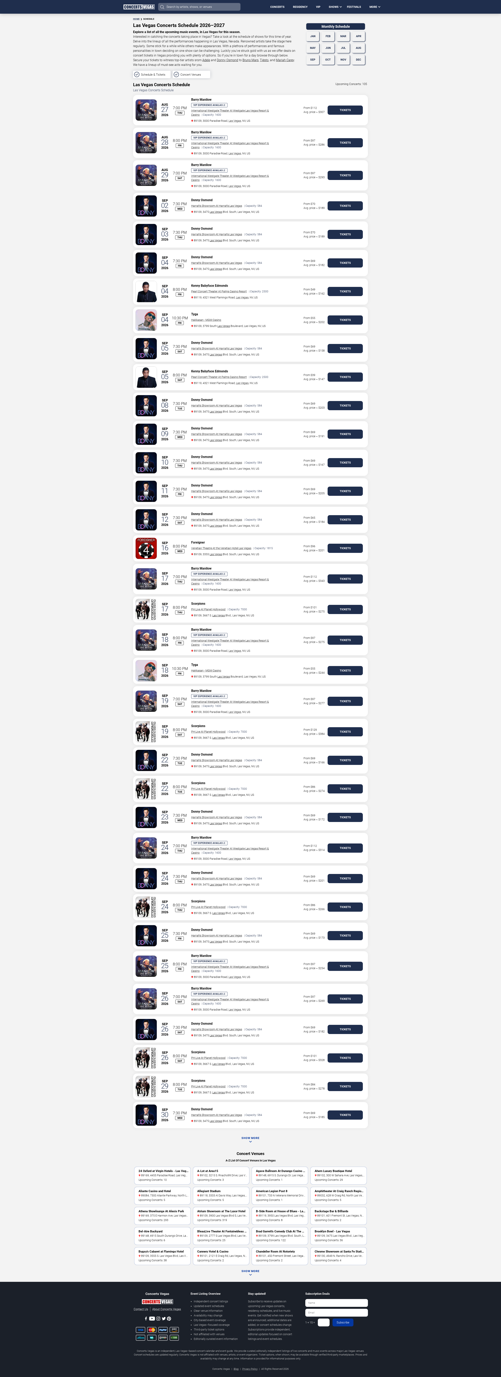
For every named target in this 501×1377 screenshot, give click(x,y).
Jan (312, 36)
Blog (236, 1368)
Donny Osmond (227, 60)
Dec (358, 59)
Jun (328, 47)
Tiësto (264, 60)
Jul (343, 47)
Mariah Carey (285, 60)
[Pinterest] (169, 1319)
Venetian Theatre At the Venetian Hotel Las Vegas (221, 548)
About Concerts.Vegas (166, 1309)
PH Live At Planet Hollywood (208, 609)
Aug (358, 47)
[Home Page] (139, 7)
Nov (343, 59)
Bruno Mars (250, 60)
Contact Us (141, 1309)
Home (136, 19)
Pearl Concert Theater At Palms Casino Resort (219, 291)
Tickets (345, 110)
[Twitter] (163, 1319)
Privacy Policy (250, 1368)
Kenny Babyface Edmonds (209, 285)
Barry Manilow (201, 99)
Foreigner (198, 542)
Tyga (194, 314)
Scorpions (198, 603)
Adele (206, 60)
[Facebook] (146, 1319)
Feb (328, 36)
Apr (358, 36)
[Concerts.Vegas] (157, 1302)
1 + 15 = (310, 1322)
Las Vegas (235, 120)
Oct (328, 59)
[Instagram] (158, 1319)
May (313, 47)
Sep (312, 59)
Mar (343, 36)
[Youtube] (152, 1319)
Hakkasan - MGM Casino (206, 319)
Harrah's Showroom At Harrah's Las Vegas (216, 205)
